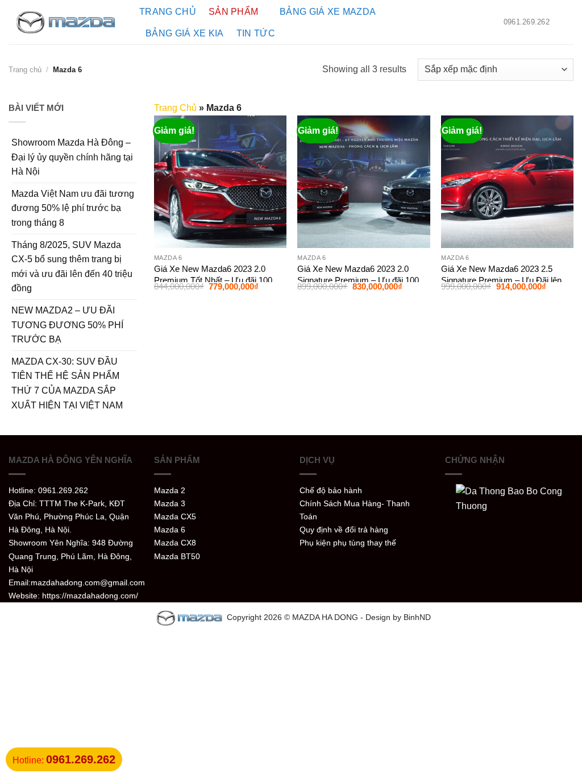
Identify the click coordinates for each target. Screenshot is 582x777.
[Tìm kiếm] (475, 22)
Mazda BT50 (177, 556)
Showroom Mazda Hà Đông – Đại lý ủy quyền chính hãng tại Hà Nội (72, 157)
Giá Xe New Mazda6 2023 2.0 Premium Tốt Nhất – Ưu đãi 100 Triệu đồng (213, 280)
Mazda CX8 (175, 542)
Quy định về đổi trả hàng (344, 529)
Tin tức (255, 33)
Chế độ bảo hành (331, 490)
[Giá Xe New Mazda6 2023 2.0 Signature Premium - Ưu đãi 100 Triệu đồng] (363, 181)
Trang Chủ (175, 108)
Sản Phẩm (234, 11)
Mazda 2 (169, 490)
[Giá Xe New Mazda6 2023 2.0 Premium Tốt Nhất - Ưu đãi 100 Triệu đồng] (220, 181)
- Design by (382, 617)
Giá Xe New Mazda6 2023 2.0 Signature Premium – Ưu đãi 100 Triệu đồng (358, 280)
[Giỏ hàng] (567, 22)
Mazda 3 (169, 503)
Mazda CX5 (175, 516)
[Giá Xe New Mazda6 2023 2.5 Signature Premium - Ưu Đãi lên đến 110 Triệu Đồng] (507, 181)
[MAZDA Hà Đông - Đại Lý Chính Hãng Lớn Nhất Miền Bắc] (65, 22)
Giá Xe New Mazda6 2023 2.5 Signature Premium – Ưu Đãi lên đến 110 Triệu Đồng (501, 280)
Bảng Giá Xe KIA (185, 33)
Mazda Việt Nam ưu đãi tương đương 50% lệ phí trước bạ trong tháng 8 (72, 208)
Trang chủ (167, 11)
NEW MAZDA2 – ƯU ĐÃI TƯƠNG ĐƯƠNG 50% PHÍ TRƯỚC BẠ (67, 324)
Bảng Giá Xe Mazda (328, 11)
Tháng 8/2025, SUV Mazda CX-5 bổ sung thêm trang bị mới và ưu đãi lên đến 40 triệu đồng (71, 267)
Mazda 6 (169, 529)
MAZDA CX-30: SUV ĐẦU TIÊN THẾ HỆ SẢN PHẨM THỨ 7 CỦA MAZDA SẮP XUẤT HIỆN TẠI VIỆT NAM (67, 383)
